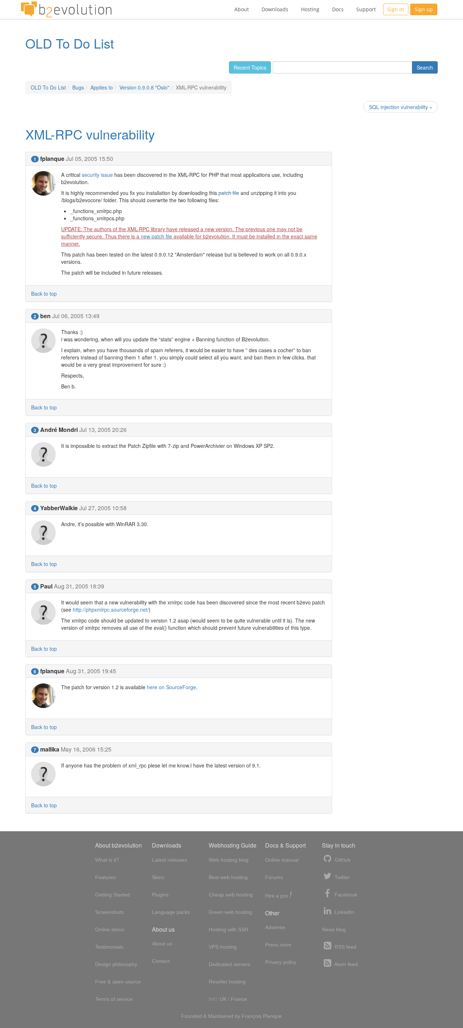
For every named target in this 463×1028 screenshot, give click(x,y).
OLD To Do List (69, 43)
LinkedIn (343, 912)
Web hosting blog (229, 860)
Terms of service (114, 999)
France (239, 999)
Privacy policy (280, 962)
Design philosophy (116, 964)
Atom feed (345, 964)
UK (223, 999)
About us (162, 943)
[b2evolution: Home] (66, 9)
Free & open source (118, 982)
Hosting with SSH (228, 929)
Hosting (310, 9)
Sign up (424, 9)
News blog (334, 929)
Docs (338, 9)
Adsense (275, 927)
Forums (274, 877)
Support (366, 9)
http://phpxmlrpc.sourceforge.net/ (111, 609)
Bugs (78, 87)
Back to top (44, 293)
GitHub (342, 860)
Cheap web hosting (231, 895)
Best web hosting (228, 877)
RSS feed (344, 947)
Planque (272, 1016)
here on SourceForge (171, 687)
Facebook (345, 895)
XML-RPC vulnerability (90, 134)
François (252, 1016)
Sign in (395, 9)
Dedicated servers (229, 964)
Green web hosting (230, 912)
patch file (228, 192)
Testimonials (109, 947)
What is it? (107, 860)
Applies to (101, 87)
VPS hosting (223, 947)
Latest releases (169, 860)
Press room (278, 945)
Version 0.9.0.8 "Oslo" (144, 87)
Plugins (160, 895)
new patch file (156, 236)
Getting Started (112, 895)
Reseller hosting (227, 982)
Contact (161, 961)
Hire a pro (278, 895)
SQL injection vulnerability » (400, 107)
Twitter (341, 877)
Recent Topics (250, 67)
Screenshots (109, 912)
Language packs (171, 912)
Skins (158, 877)
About (241, 9)
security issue (97, 174)
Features (105, 877)
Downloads (275, 9)
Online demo (109, 929)
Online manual (281, 860)
